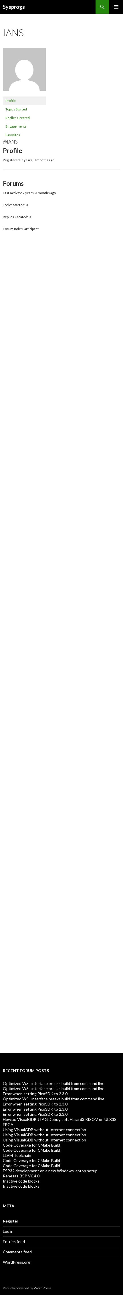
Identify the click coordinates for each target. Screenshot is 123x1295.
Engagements (16, 126)
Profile (10, 100)
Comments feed (17, 1251)
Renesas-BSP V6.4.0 (21, 1175)
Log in (8, 1231)
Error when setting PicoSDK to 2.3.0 (35, 1093)
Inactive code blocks (21, 1181)
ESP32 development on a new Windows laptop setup (50, 1170)
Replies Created (17, 118)
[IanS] (24, 72)
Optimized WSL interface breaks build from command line (53, 1083)
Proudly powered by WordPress (27, 1288)
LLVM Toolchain (17, 1155)
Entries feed (14, 1241)
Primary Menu (116, 7)
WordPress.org (16, 1262)
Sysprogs (14, 7)
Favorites (12, 135)
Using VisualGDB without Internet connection (44, 1129)
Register (10, 1221)
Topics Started (16, 109)
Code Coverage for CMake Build (31, 1145)
